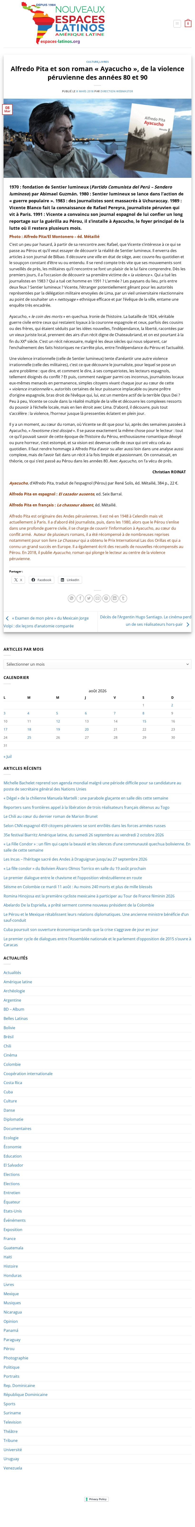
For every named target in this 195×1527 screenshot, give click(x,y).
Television (12, 1422)
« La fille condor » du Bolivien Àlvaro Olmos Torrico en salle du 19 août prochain (75, 868)
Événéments (15, 1220)
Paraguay (12, 1339)
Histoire (11, 1266)
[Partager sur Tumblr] (123, 598)
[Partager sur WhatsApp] (72, 598)
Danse (9, 1110)
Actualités (12, 972)
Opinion (11, 1321)
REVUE (27, 1514)
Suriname (12, 1413)
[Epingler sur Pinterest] (106, 598)
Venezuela (13, 1468)
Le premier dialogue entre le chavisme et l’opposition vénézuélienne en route (73, 877)
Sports (9, 1403)
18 (29, 729)
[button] (177, 24)
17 (5, 729)
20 (87, 729)
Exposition (13, 1229)
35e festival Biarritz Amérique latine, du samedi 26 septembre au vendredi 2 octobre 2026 (84, 835)
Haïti (8, 1257)
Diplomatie (13, 1119)
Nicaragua (13, 1312)
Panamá (11, 1330)
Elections (12, 1174)
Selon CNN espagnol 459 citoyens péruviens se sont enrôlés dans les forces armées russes (85, 825)
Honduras (13, 1275)
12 (58, 721)
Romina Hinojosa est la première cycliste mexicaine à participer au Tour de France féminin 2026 (89, 896)
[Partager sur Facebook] (80, 598)
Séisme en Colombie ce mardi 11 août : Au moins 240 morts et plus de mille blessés (78, 886)
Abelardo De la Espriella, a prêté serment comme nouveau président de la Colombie (79, 905)
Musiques (12, 1302)
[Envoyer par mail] (98, 598)
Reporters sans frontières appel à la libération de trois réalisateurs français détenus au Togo (87, 807)
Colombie (12, 1064)
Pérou (9, 1348)
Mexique (11, 1293)
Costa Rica (13, 1082)
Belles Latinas (16, 1018)
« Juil (8, 756)
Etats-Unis (13, 1211)
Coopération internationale (28, 1073)
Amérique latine (18, 981)
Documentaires (17, 1128)
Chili (7, 1046)
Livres (104, 61)
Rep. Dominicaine (19, 1385)
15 (144, 721)
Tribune (11, 1440)
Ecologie (11, 1137)
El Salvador (13, 1165)
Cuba (8, 1092)
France (10, 1238)
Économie (12, 1146)
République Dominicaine (26, 1394)
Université (13, 1449)
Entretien (12, 1192)
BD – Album (14, 1009)
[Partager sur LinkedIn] (115, 598)
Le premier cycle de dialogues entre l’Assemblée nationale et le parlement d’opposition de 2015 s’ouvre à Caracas (97, 942)
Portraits (12, 1376)
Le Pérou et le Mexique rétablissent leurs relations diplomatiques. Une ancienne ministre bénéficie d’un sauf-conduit (96, 917)
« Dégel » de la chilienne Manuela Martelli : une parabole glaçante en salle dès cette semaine (86, 798)
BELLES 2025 (93, 1514)
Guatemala (13, 1248)
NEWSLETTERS (45, 1514)
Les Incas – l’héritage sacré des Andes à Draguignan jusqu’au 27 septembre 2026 (75, 859)
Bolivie (9, 1027)
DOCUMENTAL (70, 1514)
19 (58, 729)
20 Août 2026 (177, 1514)
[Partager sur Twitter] (89, 598)
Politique (12, 1367)
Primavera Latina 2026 (124, 1514)
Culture (92, 61)
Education (13, 1156)
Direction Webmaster (117, 91)
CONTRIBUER (154, 1514)
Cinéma (10, 1055)
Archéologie (14, 991)
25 (29, 737)
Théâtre (11, 1431)
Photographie (16, 1358)
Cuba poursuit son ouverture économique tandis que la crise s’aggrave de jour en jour (81, 929)
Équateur (12, 1202)
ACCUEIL (12, 1514)
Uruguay (11, 1458)
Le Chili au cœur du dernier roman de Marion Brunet (51, 816)
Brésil (9, 1036)
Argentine (12, 1000)
